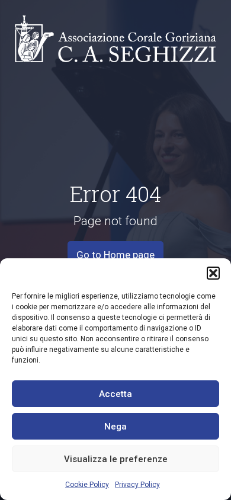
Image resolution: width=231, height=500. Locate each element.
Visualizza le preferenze (116, 459)
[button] (213, 273)
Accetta (115, 394)
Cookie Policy (87, 484)
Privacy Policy (137, 484)
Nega (115, 426)
